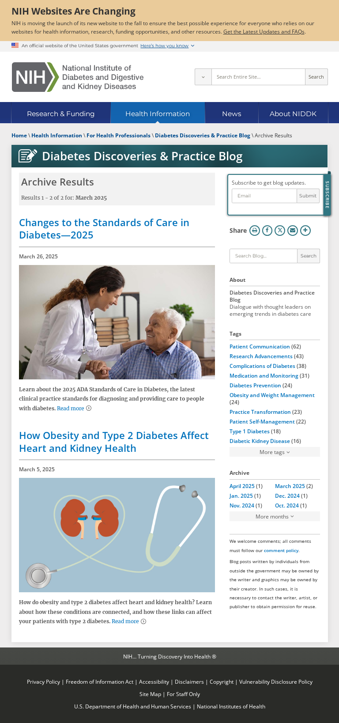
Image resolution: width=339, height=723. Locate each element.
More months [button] (272, 516)
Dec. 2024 (287, 495)
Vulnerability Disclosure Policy (276, 681)
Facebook (267, 230)
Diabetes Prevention (255, 385)
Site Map (150, 693)
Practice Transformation (260, 411)
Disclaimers (189, 681)
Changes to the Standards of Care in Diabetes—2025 (104, 229)
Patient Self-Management (262, 421)
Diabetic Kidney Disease (260, 440)
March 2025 (290, 485)
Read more (70, 408)
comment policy (281, 550)
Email (292, 230)
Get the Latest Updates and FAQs (264, 31)
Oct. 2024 (287, 505)
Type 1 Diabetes (250, 431)
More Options (305, 230)
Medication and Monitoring (264, 375)
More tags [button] (272, 451)
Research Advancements (261, 356)
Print (254, 230)
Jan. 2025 (241, 495)
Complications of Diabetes (262, 365)
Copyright (222, 681)
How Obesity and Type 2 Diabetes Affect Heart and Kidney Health (114, 441)
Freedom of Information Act (99, 681)
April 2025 (242, 485)
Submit (307, 196)
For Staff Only (183, 693)
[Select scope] (203, 76)
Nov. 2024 (242, 505)
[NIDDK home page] (77, 77)
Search (316, 77)
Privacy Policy (43, 681)
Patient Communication (260, 346)
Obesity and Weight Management (272, 394)
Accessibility (154, 681)
